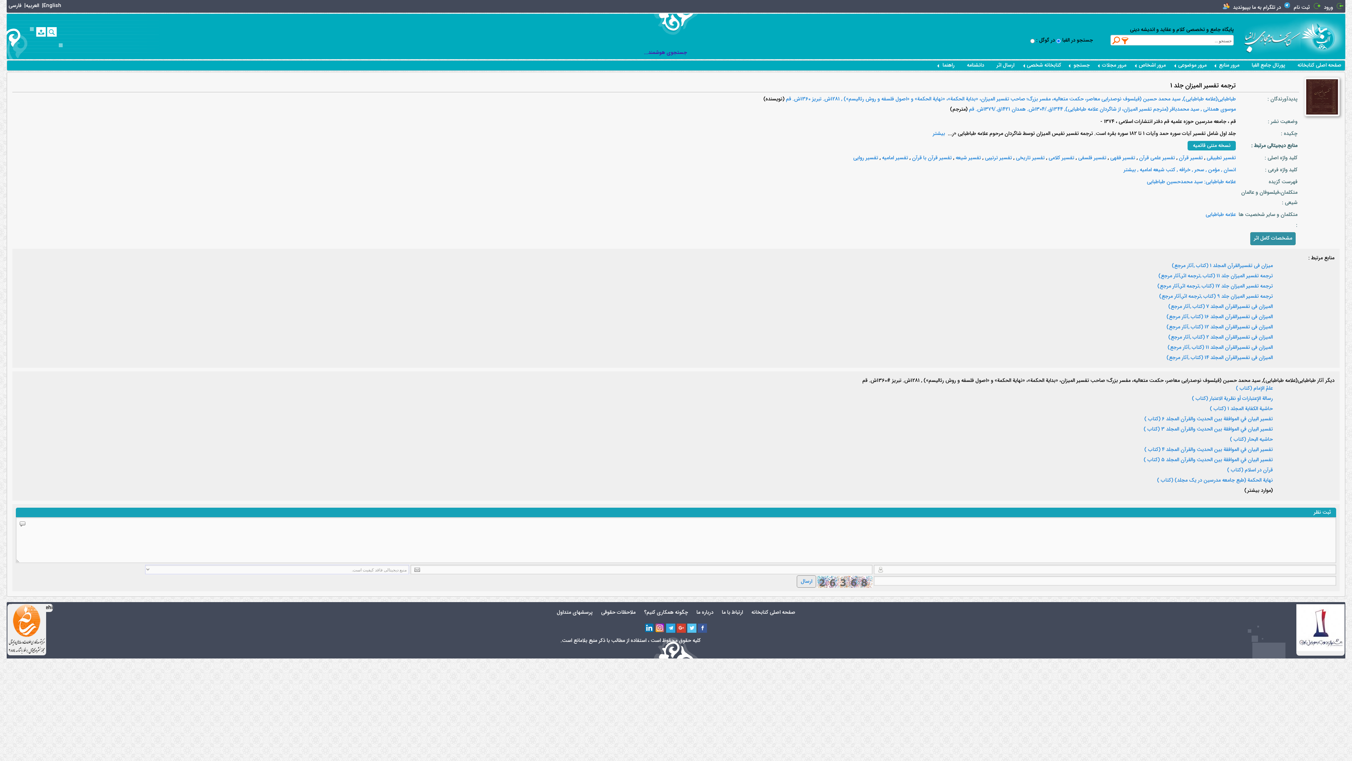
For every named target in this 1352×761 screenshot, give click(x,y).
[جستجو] (52, 32)
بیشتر (939, 134)
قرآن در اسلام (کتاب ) (1250, 470)
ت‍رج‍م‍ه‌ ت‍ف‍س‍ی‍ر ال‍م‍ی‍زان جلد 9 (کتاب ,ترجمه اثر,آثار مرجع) (1216, 297)
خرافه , (1182, 170)
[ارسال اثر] (41, 32)
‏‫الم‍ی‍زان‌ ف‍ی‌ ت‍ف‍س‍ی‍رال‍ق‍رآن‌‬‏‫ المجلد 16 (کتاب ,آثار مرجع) (1219, 317)
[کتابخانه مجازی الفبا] (1323, 36)
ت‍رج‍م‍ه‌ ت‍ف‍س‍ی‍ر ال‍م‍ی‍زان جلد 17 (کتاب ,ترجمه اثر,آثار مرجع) (1215, 286)
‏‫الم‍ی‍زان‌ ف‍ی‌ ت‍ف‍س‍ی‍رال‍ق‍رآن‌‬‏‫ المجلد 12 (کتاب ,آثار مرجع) (1219, 327)
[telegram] (670, 628)
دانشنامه (975, 65)
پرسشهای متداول (575, 612)
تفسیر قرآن (1190, 158)
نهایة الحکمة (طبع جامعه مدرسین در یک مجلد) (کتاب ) (1215, 480)
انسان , (1228, 170)
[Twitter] (691, 628)
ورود (1328, 8)
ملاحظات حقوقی (618, 612)
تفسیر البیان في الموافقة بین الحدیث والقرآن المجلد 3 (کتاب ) (1208, 429)
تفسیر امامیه (894, 158)
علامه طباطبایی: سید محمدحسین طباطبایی (1191, 182)
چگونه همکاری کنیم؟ (666, 612)
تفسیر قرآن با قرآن (931, 158)
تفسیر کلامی (1060, 158)
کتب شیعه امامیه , (1155, 170)
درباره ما (704, 612)
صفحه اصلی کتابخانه (1319, 65)
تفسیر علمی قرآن (1156, 158)
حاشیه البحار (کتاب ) (1251, 440)
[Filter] (1125, 40)
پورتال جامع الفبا (1268, 65)
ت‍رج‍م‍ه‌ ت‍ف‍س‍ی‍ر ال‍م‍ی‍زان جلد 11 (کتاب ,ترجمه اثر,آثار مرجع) (1215, 276)
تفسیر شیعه (967, 158)
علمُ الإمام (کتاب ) (1254, 388)
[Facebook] (702, 628)
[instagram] (660, 628)
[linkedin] (649, 628)
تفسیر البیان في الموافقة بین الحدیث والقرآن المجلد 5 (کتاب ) (1208, 460)
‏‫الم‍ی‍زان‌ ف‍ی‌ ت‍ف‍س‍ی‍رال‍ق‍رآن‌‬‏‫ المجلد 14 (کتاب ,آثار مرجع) (1219, 358)
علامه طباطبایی (1221, 215)
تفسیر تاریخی (1029, 158)
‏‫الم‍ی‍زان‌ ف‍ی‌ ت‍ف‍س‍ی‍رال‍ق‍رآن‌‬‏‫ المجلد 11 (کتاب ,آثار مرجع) (1220, 348)
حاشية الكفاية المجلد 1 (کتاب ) (1241, 409)
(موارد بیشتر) (1258, 491)
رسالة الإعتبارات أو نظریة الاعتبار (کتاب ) (1232, 399)
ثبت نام (1302, 8)
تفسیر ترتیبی (997, 158)
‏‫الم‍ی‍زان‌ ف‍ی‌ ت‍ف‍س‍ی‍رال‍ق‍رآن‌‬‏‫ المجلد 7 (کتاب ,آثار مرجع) (1220, 307)
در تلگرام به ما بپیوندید (1257, 8)
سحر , (1197, 170)
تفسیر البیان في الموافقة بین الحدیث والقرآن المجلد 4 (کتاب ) (1208, 450)
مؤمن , (1212, 170)
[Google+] (681, 628)
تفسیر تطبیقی (1220, 158)
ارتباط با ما (732, 612)
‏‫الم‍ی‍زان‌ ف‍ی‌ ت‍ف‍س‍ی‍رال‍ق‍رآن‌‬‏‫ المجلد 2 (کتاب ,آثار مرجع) (1220, 337)
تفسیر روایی (865, 158)
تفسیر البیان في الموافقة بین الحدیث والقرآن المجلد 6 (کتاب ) (1208, 419)
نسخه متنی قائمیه (1212, 146)
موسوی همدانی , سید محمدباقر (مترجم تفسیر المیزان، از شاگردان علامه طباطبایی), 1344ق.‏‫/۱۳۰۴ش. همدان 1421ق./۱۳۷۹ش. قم (1102, 109)
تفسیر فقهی (1122, 158)
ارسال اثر (1005, 65)
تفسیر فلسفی (1091, 158)
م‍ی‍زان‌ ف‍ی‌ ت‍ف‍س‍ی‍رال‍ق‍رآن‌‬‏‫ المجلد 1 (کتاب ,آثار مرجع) (1222, 266)
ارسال (806, 581)
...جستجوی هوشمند (665, 53)
